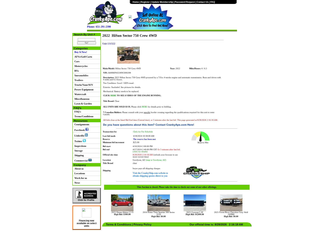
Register (145, 2)
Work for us (80, 178)
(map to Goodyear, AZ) (156, 160)
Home (136, 2)
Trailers (78, 80)
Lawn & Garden (82, 103)
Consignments (81, 124)
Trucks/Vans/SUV (83, 84)
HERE (113, 95)
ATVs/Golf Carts (82, 56)
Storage (78, 150)
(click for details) (140, 152)
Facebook (79, 130)
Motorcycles (80, 66)
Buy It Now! (80, 52)
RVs (76, 70)
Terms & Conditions (118, 224)
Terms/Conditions (83, 116)
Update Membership (162, 2)
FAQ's (77, 111)
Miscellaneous (81, 99)
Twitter (78, 141)
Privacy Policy (143, 224)
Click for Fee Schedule (143, 132)
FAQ (212, 2)
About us (78, 168)
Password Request (185, 2)
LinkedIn (79, 135)
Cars (76, 61)
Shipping (78, 155)
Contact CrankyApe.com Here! (174, 124)
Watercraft (79, 94)
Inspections (79, 146)
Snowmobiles (80, 75)
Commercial (80, 160)
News (76, 182)
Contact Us (203, 2)
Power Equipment (83, 89)
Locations (79, 173)
